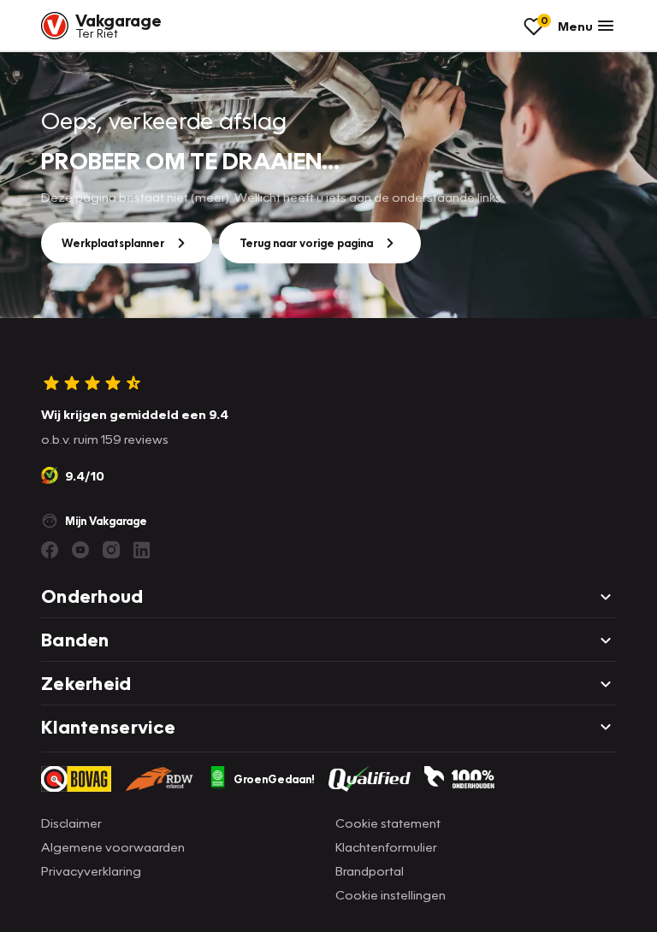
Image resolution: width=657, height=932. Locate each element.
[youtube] (80, 549)
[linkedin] (142, 549)
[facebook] (49, 549)
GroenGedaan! (274, 779)
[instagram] (111, 549)
